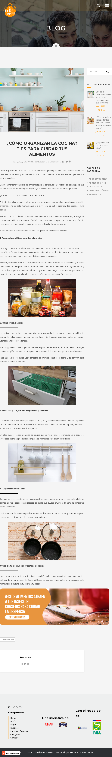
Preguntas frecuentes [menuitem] (19, 731)
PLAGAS (96, 186)
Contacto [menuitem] (14, 737)
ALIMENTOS (98, 183)
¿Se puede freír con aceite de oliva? (102, 145)
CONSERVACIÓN (8, 639)
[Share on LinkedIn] (70, 161)
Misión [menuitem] (13, 721)
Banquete (41, 162)
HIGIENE (95, 194)
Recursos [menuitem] (14, 728)
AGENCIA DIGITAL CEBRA (81, 752)
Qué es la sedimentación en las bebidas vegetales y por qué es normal (103, 97)
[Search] (107, 72)
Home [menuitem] (13, 718)
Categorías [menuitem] (15, 734)
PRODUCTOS (98, 179)
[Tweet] (67, 161)
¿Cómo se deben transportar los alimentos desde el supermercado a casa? (103, 122)
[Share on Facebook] (63, 161)
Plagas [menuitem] (13, 724)
